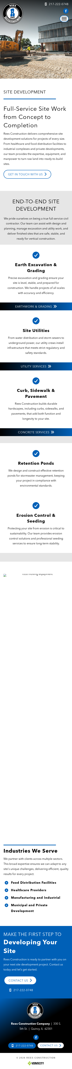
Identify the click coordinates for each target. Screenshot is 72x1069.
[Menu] (64, 18)
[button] (66, 11)
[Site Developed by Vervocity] (36, 1063)
